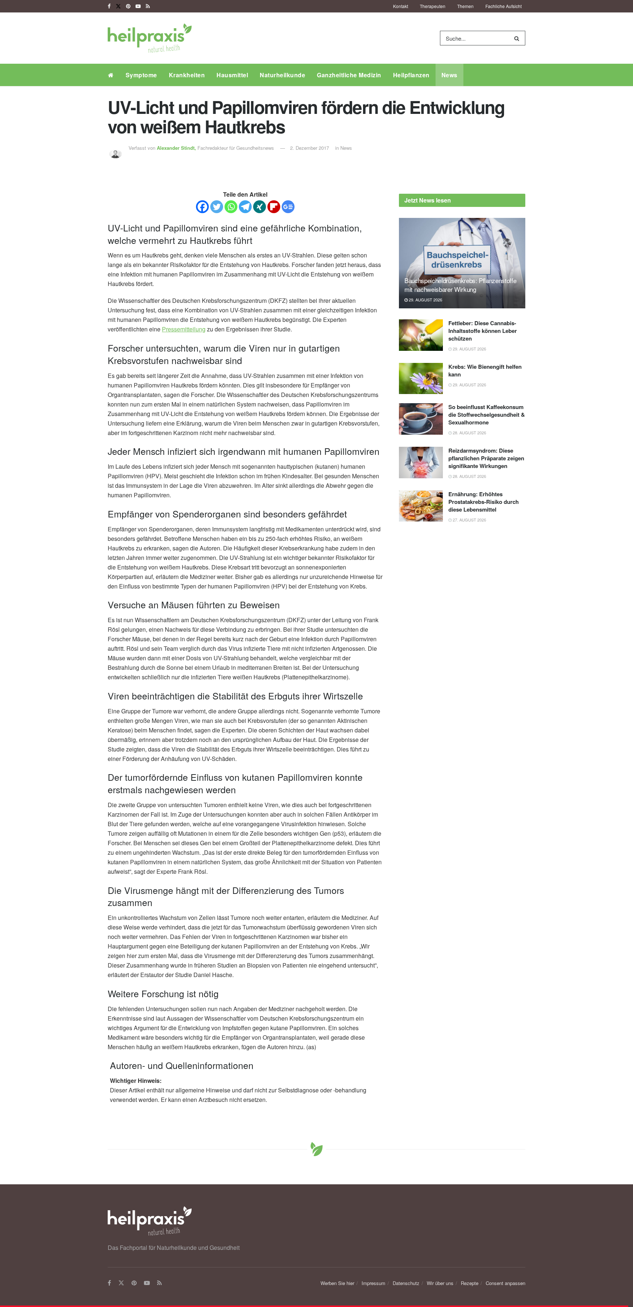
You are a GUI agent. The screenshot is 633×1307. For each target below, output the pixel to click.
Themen (465, 6)
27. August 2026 (469, 520)
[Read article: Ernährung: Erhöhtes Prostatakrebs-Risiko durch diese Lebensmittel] (421, 506)
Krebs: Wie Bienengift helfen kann (485, 370)
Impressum (373, 1283)
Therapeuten (432, 6)
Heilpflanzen (411, 75)
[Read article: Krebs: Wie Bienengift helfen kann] (421, 378)
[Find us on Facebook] (109, 6)
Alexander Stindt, (177, 147)
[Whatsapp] (231, 206)
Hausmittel (232, 75)
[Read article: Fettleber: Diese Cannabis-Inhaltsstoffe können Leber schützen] (421, 335)
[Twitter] (216, 206)
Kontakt (400, 6)
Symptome (141, 75)
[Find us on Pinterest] (128, 6)
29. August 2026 (425, 299)
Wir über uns (440, 1283)
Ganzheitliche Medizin (349, 75)
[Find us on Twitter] (118, 6)
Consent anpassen (505, 1283)
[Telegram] (245, 206)
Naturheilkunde (282, 75)
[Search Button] (518, 38)
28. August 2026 (469, 432)
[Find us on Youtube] (138, 6)
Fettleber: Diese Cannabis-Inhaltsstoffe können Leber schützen (482, 330)
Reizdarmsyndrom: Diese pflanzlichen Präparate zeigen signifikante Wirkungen (486, 458)
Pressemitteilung (184, 329)
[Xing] (259, 206)
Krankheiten (187, 75)
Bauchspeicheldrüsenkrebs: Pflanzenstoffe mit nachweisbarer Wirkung (460, 285)
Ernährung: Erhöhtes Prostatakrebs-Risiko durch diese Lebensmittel (483, 501)
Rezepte (469, 1283)
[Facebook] (202, 206)
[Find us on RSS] (148, 6)
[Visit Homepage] (150, 38)
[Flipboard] (273, 206)
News (449, 75)
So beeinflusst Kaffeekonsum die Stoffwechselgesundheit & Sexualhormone (486, 414)
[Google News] (288, 206)
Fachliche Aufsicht (503, 6)
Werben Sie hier (337, 1283)
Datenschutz (406, 1283)
